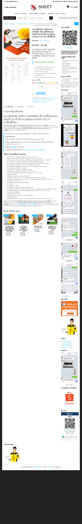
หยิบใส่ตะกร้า (41, 93)
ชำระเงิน (57, 13)
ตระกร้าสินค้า (24, 13)
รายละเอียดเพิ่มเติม (9, 106)
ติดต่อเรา (63, 13)
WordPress (38, 467)
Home (6, 24)
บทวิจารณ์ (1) (30, 106)
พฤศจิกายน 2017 (67, 347)
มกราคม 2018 (66, 345)
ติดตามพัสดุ (50, 13)
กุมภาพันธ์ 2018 (66, 344)
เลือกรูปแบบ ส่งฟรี (36, 85)
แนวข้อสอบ (12, 24)
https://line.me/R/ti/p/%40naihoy (34, 150)
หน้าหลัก (17, 13)
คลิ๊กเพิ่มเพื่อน (70, 48)
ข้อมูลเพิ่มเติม (20, 106)
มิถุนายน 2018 (66, 342)
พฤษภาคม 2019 (66, 341)
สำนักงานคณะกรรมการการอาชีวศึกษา (25, 24)
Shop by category (9, 18)
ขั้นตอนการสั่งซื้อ (33, 13)
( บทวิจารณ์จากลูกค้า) (44, 40)
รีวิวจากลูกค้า (42, 13)
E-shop (49, 467)
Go (51, 18)
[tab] (9, 106)
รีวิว (70, 296)
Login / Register (10, 7)
